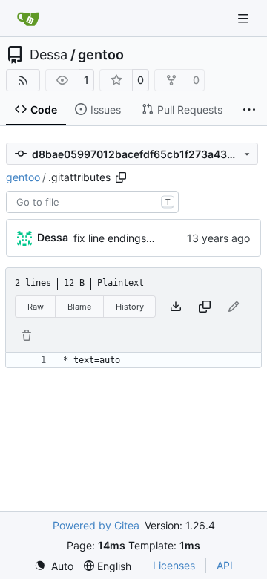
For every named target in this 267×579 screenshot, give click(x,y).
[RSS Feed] (23, 80)
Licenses (174, 565)
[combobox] (92, 202)
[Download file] (176, 306)
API (225, 565)
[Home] (28, 18)
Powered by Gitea (96, 525)
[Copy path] (121, 177)
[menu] (53, 566)
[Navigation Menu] (245, 18)
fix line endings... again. (130, 238)
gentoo (101, 55)
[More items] (249, 109)
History (130, 306)
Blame (79, 306)
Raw (35, 306)
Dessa (48, 55)
